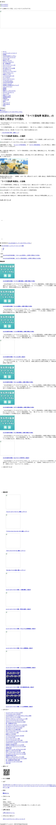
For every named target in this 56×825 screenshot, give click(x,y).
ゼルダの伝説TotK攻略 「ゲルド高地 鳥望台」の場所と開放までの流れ (18, 432)
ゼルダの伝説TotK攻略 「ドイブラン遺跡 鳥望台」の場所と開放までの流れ (19, 281)
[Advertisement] (28, 39)
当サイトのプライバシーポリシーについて (14, 819)
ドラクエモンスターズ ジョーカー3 (16, 758)
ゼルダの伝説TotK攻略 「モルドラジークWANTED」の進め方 (16, 457)
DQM (9, 784)
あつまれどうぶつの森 (13, 729)
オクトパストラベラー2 (9, 57)
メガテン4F (6, 99)
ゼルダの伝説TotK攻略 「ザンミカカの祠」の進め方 (14, 356)
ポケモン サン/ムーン (8, 92)
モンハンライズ (7, 66)
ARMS (4, 88)
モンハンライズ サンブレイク (15, 720)
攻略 (22, 245)
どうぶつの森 (12, 784)
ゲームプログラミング (28, 784)
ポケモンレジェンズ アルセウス (15, 722)
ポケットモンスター (20, 786)
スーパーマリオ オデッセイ (14, 740)
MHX (4, 101)
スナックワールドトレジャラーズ (16, 746)
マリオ (25, 786)
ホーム (4, 51)
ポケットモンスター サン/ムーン (15, 752)
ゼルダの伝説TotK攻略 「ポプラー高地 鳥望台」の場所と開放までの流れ (22, 258)
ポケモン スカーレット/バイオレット (16, 718)
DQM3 (4, 54)
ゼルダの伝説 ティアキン (9, 56)
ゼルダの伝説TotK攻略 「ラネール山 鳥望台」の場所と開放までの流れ (21, 255)
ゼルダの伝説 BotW (8, 82)
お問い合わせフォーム (9, 812)
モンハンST (6, 94)
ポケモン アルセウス (8, 62)
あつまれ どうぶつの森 (9, 68)
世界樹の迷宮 (52, 786)
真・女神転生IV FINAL (13, 760)
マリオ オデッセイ (8, 80)
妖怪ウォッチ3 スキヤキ (9, 90)
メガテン (28, 786)
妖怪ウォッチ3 (7, 95)
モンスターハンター (34, 786)
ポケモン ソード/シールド (9, 71)
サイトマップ (6, 102)
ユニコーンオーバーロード (10, 53)
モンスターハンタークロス (14, 761)
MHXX (4, 89)
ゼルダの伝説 (5, 245)
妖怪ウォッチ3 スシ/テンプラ (15, 757)
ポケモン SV (6, 59)
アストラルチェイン (8, 72)
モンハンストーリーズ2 (9, 65)
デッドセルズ (6, 77)
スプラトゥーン (43, 784)
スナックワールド (7, 86)
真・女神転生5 (7, 63)
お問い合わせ (6, 104)
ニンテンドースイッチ (15, 245)
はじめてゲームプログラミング (15, 726)
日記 (8, 763)
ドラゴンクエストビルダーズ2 (15, 735)
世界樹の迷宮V (7, 97)
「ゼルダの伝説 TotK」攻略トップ (10, 132)
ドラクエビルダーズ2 (8, 76)
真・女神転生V (11, 723)
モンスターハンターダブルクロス (16, 749)
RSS (4, 105)
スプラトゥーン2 (7, 83)
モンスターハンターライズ (14, 728)
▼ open (3, 108)
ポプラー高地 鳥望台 (34, 144)
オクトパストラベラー (9, 79)
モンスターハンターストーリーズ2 (16, 725)
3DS (4, 784)
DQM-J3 (5, 98)
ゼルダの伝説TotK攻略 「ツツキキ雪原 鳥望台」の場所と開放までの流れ (18, 331)
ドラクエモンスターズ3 (13, 714)
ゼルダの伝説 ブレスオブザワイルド (17, 741)
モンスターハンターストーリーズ (16, 754)
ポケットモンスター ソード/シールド (16, 731)
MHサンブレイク (7, 60)
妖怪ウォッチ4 (7, 74)
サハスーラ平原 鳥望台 (20, 144)
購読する (6, 793)
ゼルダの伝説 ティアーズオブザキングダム (19, 243)
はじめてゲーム (7, 69)
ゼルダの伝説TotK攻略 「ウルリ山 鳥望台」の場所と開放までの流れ (17, 306)
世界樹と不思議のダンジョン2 (11, 85)
